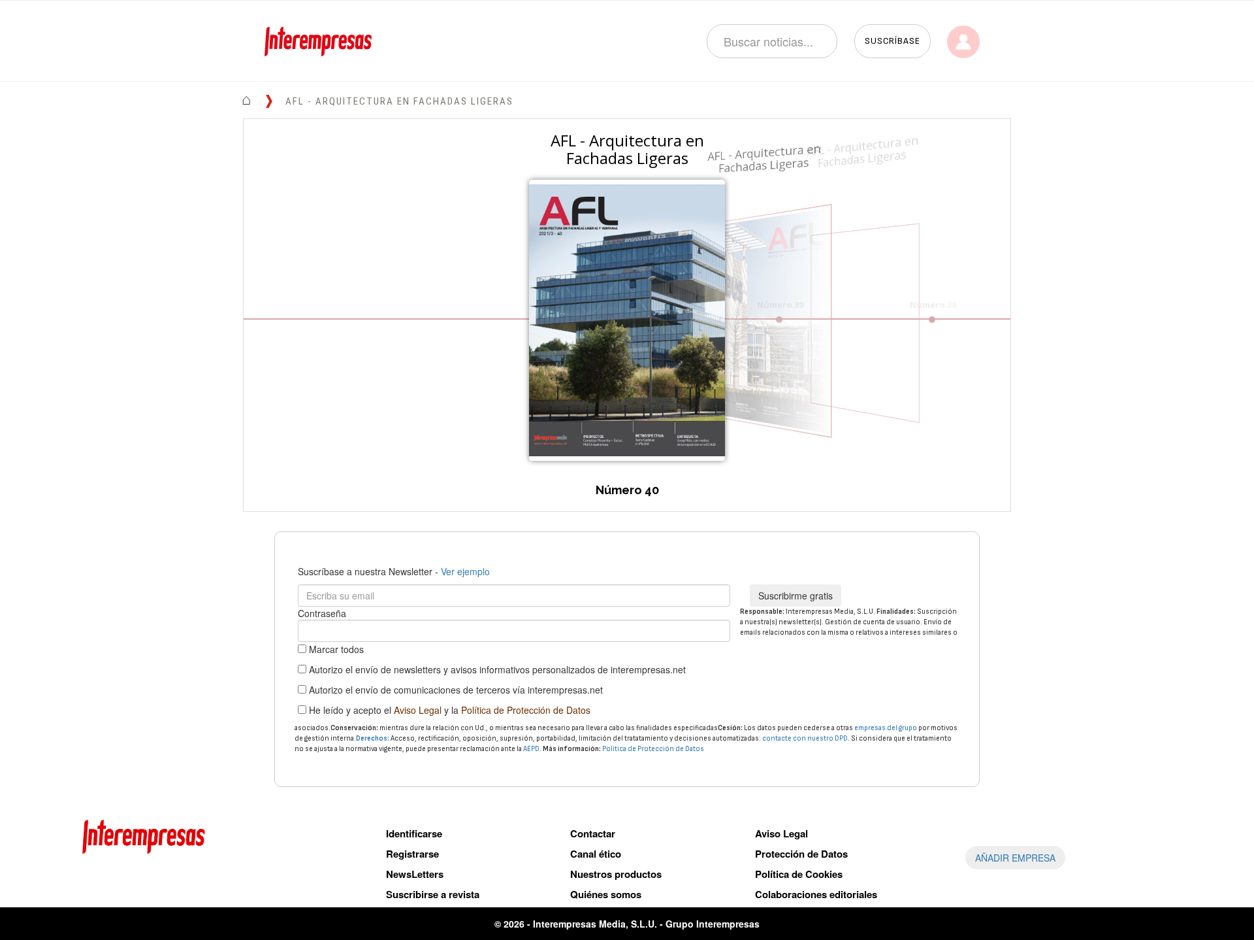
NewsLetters (414, 874)
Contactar (592, 833)
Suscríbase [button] (892, 40)
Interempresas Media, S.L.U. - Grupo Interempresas (646, 923)
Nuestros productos (616, 874)
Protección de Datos (801, 854)
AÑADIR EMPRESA (1015, 857)
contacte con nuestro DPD (805, 738)
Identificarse (414, 833)
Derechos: (372, 738)
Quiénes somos (605, 894)
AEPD (531, 749)
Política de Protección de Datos (525, 709)
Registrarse (412, 854)
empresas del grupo (885, 728)
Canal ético (595, 854)
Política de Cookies (799, 874)
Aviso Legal (418, 709)
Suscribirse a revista (432, 894)
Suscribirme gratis (795, 595)
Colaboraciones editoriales (816, 894)
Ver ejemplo (465, 571)
